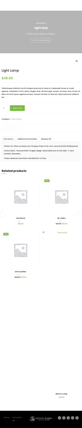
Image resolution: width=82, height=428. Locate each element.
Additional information (27, 139)
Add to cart (17, 108)
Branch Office (17, 417)
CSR (13, 420)
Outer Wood (16, 119)
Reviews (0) (46, 139)
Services (7, 417)
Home (34, 40)
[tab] (8, 139)
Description (8, 139)
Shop (39, 40)
